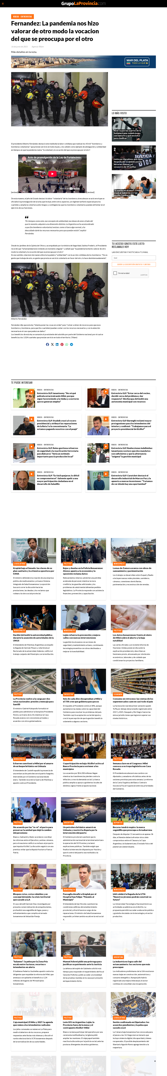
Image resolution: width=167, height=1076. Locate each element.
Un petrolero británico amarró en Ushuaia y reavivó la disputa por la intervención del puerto (80, 830)
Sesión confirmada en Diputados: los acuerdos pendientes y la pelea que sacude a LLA (131, 1025)
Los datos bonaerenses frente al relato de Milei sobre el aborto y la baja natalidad (132, 638)
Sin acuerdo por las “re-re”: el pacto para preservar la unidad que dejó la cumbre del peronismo (33, 830)
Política (68, 563)
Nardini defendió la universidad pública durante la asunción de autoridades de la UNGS (33, 638)
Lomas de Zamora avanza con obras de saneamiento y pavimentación (132, 569)
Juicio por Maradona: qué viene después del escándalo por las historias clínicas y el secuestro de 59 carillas (128, 163)
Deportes (118, 822)
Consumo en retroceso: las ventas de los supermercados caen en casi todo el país (133, 700)
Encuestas (68, 694)
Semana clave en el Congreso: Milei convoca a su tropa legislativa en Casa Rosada (132, 766)
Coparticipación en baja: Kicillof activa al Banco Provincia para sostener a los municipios (83, 766)
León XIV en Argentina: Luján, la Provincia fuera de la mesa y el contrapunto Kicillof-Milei (78, 1025)
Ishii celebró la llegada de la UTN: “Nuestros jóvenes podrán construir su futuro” (132, 897)
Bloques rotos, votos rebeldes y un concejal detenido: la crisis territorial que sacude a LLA (31, 897)
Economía (118, 694)
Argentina (68, 822)
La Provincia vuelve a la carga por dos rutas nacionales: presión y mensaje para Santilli (33, 701)
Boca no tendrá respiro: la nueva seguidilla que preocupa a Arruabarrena (132, 828)
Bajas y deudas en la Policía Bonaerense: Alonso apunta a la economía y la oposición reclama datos (83, 571)
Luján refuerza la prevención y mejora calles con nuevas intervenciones (81, 636)
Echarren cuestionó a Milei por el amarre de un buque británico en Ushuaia (33, 765)
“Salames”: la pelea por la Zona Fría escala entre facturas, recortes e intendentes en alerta (30, 964)
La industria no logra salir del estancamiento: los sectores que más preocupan (131, 964)
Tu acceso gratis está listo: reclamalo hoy (128, 245)
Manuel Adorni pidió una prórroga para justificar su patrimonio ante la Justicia (82, 963)
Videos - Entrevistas (22, 16)
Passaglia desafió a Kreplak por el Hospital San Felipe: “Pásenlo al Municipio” (79, 897)
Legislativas (19, 563)
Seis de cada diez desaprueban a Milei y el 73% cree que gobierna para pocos (82, 700)
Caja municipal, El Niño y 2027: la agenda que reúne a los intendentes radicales (33, 1023)
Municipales (119, 563)
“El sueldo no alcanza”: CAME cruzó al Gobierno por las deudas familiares (127, 193)
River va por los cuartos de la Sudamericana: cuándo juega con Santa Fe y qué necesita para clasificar (127, 134)
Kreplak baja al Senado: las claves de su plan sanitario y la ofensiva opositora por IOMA (33, 571)
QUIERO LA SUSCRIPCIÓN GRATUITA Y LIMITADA (133, 264)
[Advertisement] (60, 131)
